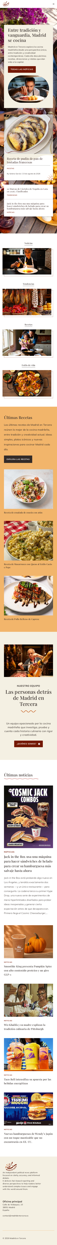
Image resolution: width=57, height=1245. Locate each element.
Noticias (10, 212)
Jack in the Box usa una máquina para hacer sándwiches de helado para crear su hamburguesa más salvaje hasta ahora (28, 206)
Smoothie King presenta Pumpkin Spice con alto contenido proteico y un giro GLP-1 (28, 970)
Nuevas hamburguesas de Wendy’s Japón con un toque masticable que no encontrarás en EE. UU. (28, 1137)
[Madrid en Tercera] (6, 4)
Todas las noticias (22, 69)
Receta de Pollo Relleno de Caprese (21, 619)
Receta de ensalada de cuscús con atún (23, 512)
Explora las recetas (18, 459)
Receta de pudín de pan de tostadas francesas (25, 160)
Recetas (10, 168)
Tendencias (12, 195)
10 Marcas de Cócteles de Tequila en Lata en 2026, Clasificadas (27, 190)
